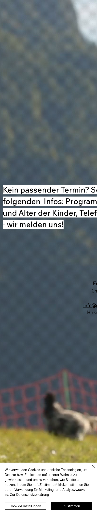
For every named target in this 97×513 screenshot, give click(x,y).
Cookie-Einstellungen (25, 506)
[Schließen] (90, 469)
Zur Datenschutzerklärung (29, 494)
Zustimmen (71, 506)
